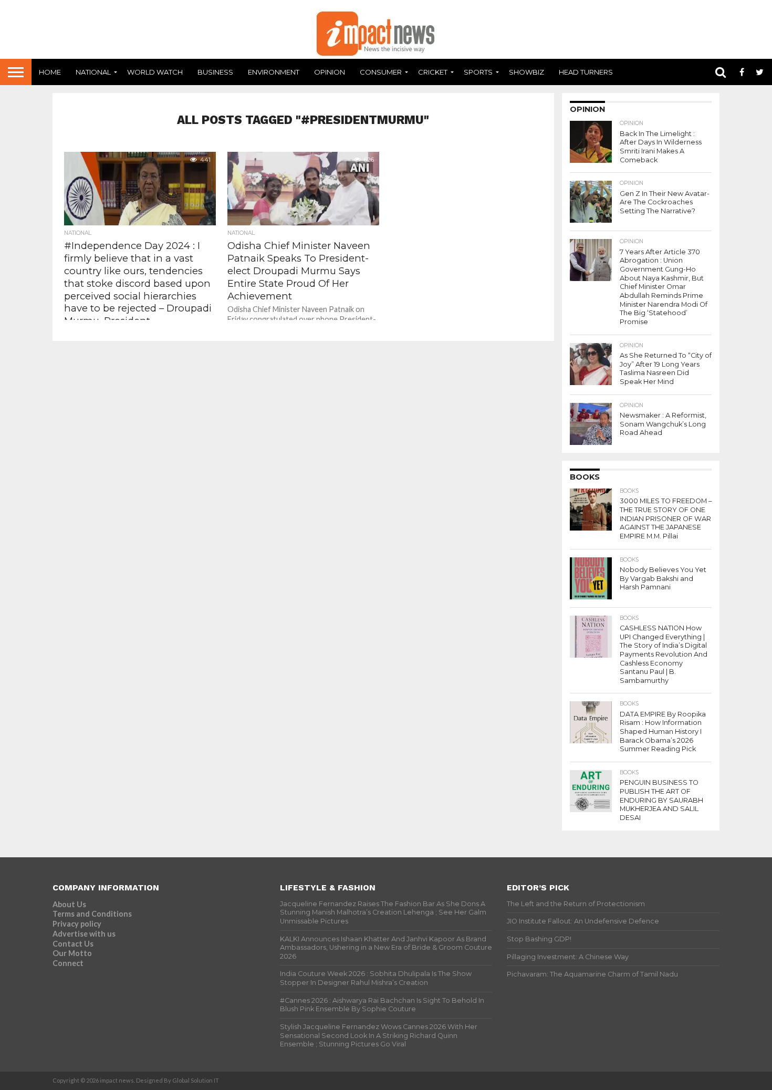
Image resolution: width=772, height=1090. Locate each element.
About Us (69, 904)
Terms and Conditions (92, 913)
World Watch (155, 72)
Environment (273, 72)
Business (215, 72)
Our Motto (72, 953)
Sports (478, 72)
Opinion (329, 72)
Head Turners (586, 72)
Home (50, 72)
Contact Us (73, 943)
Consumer (381, 72)
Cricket (432, 72)
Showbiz (526, 72)
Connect (68, 963)
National (93, 72)
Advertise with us (84, 933)
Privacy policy (77, 923)
